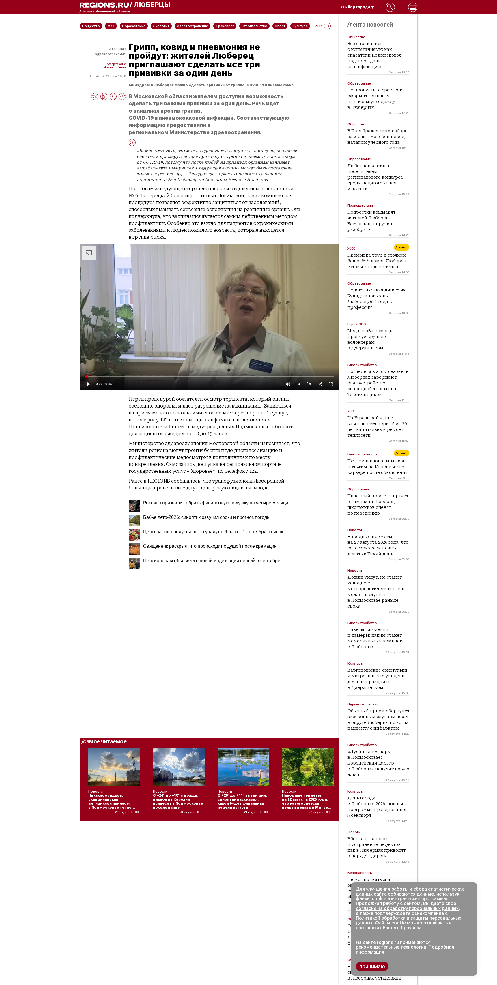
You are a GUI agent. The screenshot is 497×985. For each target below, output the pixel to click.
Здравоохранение (110, 54)
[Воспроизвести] (88, 384)
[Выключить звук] (288, 384)
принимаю (372, 966)
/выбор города (355, 7)
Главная (117, 49)
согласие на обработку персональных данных (407, 908)
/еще (319, 26)
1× (309, 384)
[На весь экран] (331, 384)
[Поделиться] (320, 384)
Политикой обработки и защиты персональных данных (408, 920)
